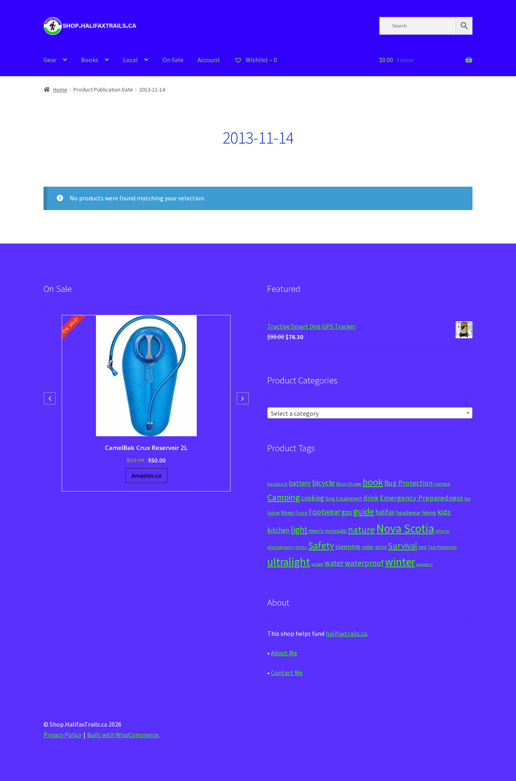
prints (301, 547)
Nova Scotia (405, 528)
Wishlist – (260, 60)
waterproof (364, 563)
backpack (277, 484)
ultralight (288, 562)
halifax (385, 512)
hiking (429, 512)
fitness (287, 512)
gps (346, 512)
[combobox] (369, 413)
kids (444, 512)
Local (130, 60)
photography (280, 547)
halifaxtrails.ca (346, 633)
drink (371, 498)
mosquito (336, 530)
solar (368, 546)
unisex (317, 564)
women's (424, 564)
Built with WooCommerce (122, 735)
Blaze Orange (348, 484)
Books (89, 60)
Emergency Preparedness (421, 497)
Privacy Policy (62, 735)
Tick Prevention (442, 547)
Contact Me (287, 673)
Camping (283, 497)
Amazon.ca (146, 475)
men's (316, 530)
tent (422, 547)
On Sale (172, 60)
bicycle (323, 482)
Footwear (324, 512)
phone (442, 531)
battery (300, 483)
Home (60, 89)
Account (209, 60)
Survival (402, 545)
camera (442, 484)
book (372, 482)
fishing (273, 513)
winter (400, 562)
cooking (312, 498)
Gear (50, 60)
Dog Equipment (343, 498)
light (299, 529)
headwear (408, 512)
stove (381, 547)
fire (467, 499)
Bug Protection (408, 482)
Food (301, 513)
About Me (284, 653)
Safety (321, 545)
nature (361, 529)
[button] (243, 398)
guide (363, 511)
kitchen (278, 530)
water (334, 563)
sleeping (347, 546)
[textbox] (370, 413)
